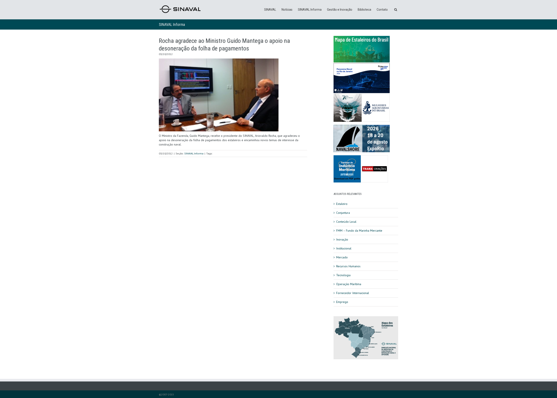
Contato (382, 9)
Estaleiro (341, 204)
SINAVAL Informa (310, 9)
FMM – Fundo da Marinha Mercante (359, 230)
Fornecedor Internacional (352, 293)
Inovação (342, 239)
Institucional (343, 248)
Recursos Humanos (348, 266)
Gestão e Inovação (339, 9)
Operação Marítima (348, 284)
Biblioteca (364, 9)
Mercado (342, 257)
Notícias (287, 9)
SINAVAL (270, 9)
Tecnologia (343, 275)
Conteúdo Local (346, 222)
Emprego (342, 302)
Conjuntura (343, 213)
